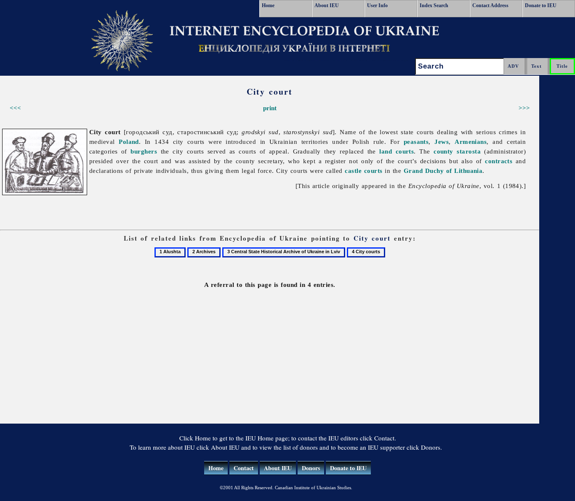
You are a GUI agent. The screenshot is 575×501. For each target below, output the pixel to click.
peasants (416, 141)
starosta (469, 151)
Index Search (434, 5)
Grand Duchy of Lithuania (443, 170)
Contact (244, 468)
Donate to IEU (540, 5)
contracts (498, 160)
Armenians (471, 141)
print (270, 107)
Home (268, 5)
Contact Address (490, 5)
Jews (441, 141)
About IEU (326, 5)
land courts (396, 151)
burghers (143, 151)
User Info (377, 5)
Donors (311, 468)
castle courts (363, 170)
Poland (129, 141)
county (443, 151)
